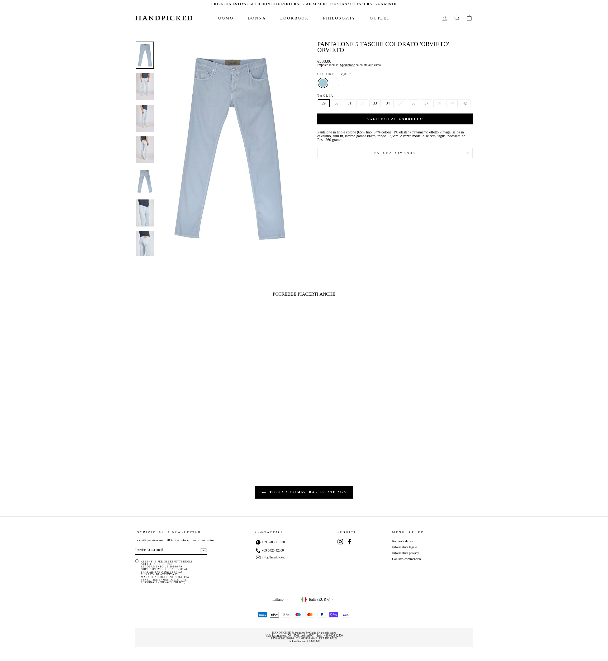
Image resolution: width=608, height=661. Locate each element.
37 (426, 103)
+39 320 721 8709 (274, 542)
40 (452, 103)
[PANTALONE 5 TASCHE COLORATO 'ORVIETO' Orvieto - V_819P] (172, 446)
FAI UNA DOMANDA (395, 153)
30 (336, 103)
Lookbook (294, 18)
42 (465, 103)
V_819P (323, 83)
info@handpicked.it (275, 557)
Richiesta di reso (403, 541)
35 (401, 103)
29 (324, 103)
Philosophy (339, 18)
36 (413, 103)
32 (362, 103)
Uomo (225, 18)
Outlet (380, 18)
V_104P (334, 83)
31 (349, 103)
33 (375, 103)
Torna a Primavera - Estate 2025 (307, 492)
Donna (257, 18)
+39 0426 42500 (273, 550)
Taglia (325, 95)
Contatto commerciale (407, 559)
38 (439, 103)
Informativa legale (404, 547)
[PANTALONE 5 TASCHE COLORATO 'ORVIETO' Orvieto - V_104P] (178, 446)
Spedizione (347, 65)
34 (388, 103)
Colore (334, 74)
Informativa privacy (405, 553)
